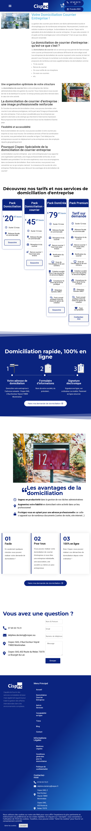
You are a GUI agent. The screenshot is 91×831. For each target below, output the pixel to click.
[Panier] (62, 6)
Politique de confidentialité (39, 768)
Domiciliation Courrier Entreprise (39, 697)
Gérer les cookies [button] (10, 825)
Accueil (39, 690)
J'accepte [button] (23, 825)
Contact (39, 732)
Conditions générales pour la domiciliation (39, 757)
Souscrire (12, 242)
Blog (38, 726)
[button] (10, 6)
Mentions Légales (39, 747)
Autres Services (39, 706)
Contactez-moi (79, 318)
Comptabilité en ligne (39, 714)
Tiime (38, 721)
